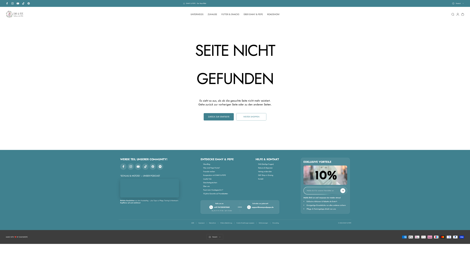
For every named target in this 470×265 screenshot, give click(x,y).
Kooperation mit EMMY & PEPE (214, 175)
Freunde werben (209, 171)
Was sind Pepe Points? (211, 168)
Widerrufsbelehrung (226, 223)
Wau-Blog (206, 164)
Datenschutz (212, 223)
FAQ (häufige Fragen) (266, 164)
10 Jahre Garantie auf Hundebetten (215, 193)
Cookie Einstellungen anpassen (245, 223)
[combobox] (458, 3)
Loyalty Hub (207, 179)
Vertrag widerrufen (265, 171)
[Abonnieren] (342, 190)
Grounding (275, 223)
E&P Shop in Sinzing (265, 175)
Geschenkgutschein (210, 182)
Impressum (201, 223)
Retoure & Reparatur (265, 168)
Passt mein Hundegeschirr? (213, 190)
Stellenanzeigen (263, 223)
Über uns (206, 186)
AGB (192, 223)
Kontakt (260, 179)
